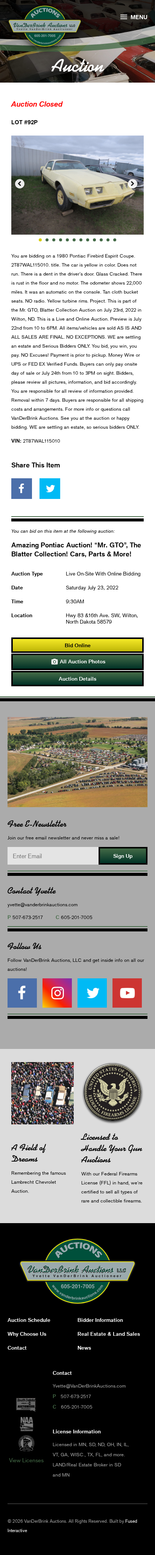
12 (114, 239)
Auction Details (77, 678)
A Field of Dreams (28, 1153)
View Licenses (26, 1460)
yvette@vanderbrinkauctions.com (43, 904)
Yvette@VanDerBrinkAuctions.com (89, 1386)
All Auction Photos (78, 662)
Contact (17, 1347)
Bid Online (78, 645)
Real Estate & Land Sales (109, 1333)
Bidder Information (100, 1320)
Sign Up (122, 856)
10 (101, 239)
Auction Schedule (29, 1320)
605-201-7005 (77, 917)
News (84, 1347)
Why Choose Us (27, 1333)
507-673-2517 (27, 917)
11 (107, 239)
